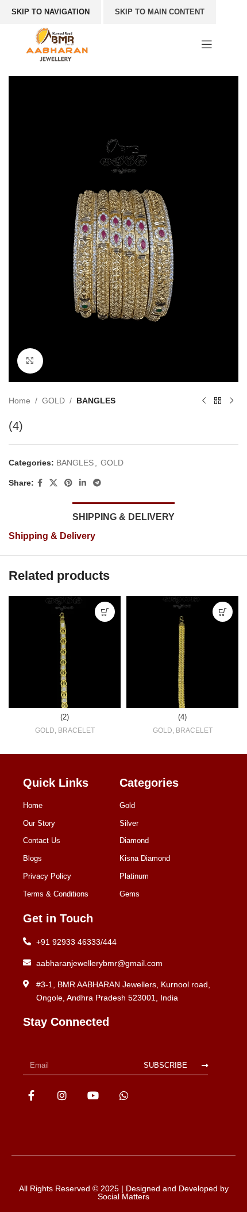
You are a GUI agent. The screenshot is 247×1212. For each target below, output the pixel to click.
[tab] (123, 515)
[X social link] (53, 483)
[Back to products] (218, 400)
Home (19, 400)
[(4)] (182, 652)
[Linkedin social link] (83, 483)
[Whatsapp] (123, 1095)
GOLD (53, 400)
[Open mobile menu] (206, 44)
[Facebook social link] (40, 483)
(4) (182, 717)
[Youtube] (93, 1095)
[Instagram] (62, 1095)
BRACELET (76, 730)
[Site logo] (57, 43)
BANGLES (95, 400)
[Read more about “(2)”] (105, 612)
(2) (64, 717)
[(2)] (65, 652)
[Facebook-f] (31, 1095)
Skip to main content (159, 11)
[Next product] (231, 400)
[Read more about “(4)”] (223, 612)
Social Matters (123, 1196)
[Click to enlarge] (30, 361)
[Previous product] (204, 400)
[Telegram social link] (97, 483)
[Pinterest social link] (68, 483)
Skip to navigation (50, 11)
